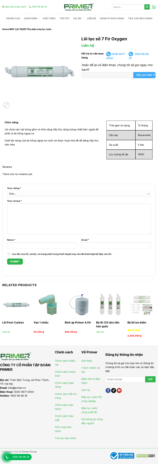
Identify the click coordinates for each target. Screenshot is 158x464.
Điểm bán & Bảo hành (15, 7)
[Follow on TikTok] (113, 390)
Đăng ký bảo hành (112, 18)
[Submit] (147, 7)
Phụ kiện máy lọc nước (39, 29)
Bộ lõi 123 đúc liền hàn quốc (107, 324)
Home (5, 29)
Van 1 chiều (41, 322)
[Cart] (154, 6)
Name (11, 240)
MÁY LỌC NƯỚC (18, 29)
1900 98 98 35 (39, 7)
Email (85, 240)
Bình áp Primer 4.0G (78, 322)
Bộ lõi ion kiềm (136, 322)
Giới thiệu (49, 18)
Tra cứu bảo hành (140, 18)
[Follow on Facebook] (108, 390)
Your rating (14, 188)
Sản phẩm (30, 18)
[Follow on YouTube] (119, 390)
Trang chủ (13, 18)
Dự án (77, 18)
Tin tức (64, 18)
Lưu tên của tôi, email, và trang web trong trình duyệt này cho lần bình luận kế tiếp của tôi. (62, 254)
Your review (14, 201)
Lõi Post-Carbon (13, 322)
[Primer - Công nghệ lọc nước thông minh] (79, 7)
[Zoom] (6, 105)
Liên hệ (91, 18)
